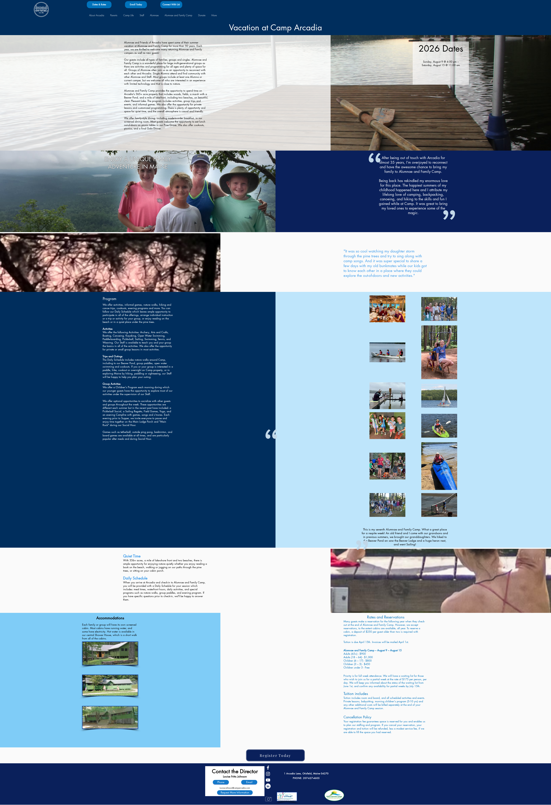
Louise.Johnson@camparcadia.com (235, 788)
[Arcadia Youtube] (268, 780)
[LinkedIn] (268, 786)
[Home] (41, 9)
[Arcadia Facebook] (268, 767)
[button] (96, 15)
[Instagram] (268, 773)
